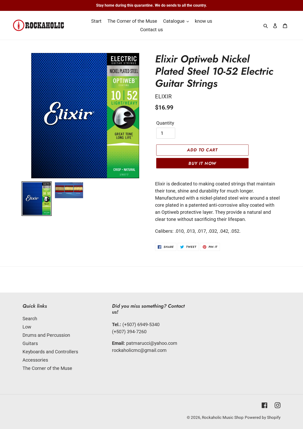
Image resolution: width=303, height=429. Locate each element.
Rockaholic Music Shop (223, 417)
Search (29, 318)
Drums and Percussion (46, 335)
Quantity (165, 123)
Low (26, 327)
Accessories (35, 360)
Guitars (30, 343)
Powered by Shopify (263, 417)
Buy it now (202, 163)
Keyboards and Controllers (50, 352)
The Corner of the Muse (47, 368)
